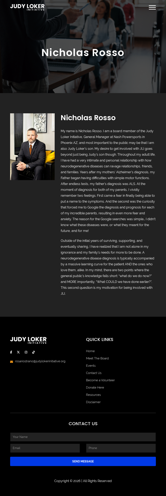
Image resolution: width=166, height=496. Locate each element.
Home (90, 351)
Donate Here (95, 387)
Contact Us (93, 373)
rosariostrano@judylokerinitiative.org (40, 361)
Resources (93, 395)
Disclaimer (93, 402)
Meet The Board (97, 358)
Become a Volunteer (100, 380)
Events (91, 365)
